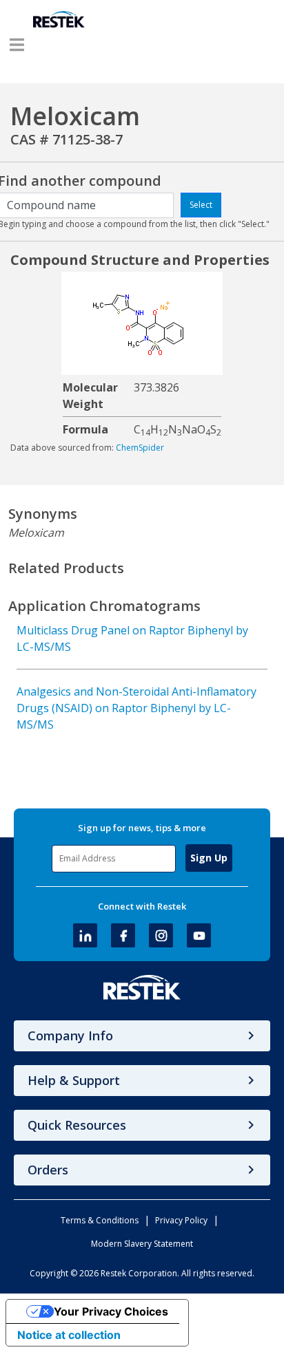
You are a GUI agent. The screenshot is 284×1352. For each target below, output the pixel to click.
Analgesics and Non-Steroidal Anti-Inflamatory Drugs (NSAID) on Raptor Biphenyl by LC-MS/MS (136, 708)
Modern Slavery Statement (142, 1243)
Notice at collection (69, 1335)
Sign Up (208, 857)
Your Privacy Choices (111, 1311)
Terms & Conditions (100, 1220)
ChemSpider (140, 447)
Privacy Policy (181, 1220)
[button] (17, 44)
